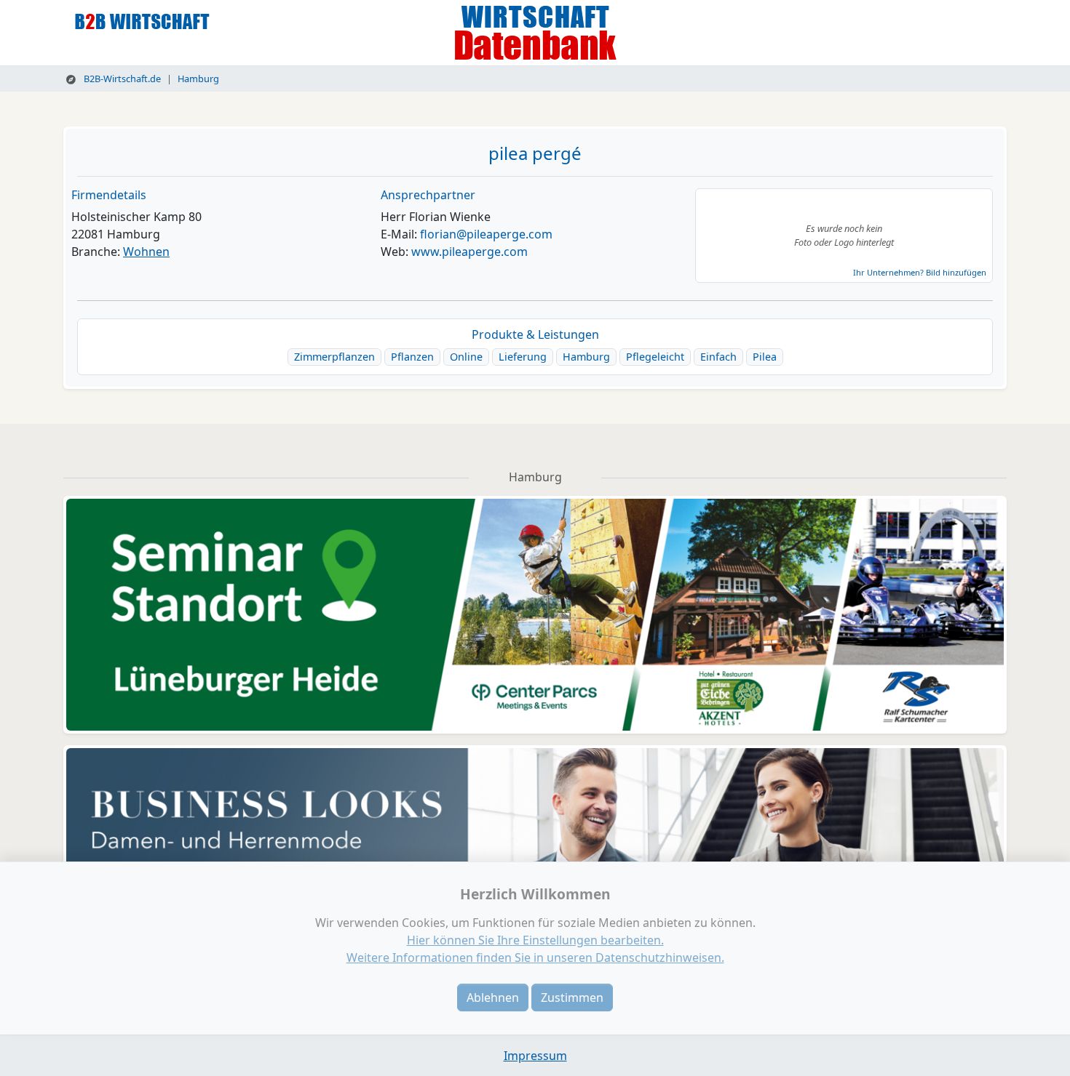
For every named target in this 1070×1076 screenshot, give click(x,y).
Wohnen (146, 252)
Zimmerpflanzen (334, 357)
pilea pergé (535, 153)
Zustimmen (572, 997)
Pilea (765, 357)
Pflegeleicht (655, 357)
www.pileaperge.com (469, 252)
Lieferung (523, 357)
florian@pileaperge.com (486, 234)
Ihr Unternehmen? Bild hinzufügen (919, 272)
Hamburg (198, 78)
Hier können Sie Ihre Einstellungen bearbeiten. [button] (535, 940)
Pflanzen (412, 357)
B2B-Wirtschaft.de (121, 78)
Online (466, 357)
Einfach (718, 357)
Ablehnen (493, 997)
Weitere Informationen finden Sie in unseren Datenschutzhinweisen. (535, 957)
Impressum (535, 1056)
